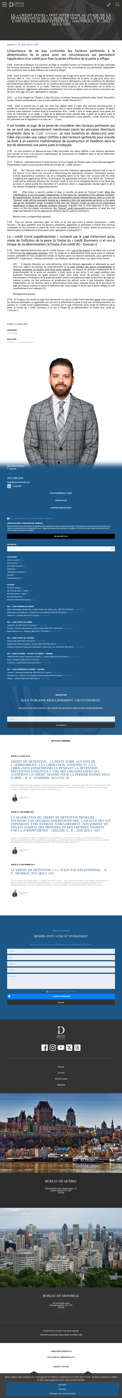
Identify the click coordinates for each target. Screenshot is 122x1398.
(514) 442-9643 (61, 1312)
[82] (112, 116)
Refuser (62, 1389)
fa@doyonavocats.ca (18, 482)
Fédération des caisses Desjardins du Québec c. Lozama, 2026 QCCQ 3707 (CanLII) (38, 657)
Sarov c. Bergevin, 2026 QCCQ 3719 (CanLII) (23, 660)
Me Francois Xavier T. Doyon (17, 591)
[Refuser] (118, 1385)
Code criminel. (46, 133)
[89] (17, 258)
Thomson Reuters (13, 578)
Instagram (52, 1047)
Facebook (44, 1047)
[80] (112, 97)
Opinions (10, 575)
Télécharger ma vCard (61, 493)
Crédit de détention (26, 342)
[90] (44, 288)
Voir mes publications (60, 508)
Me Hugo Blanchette (14, 597)
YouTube (61, 1047)
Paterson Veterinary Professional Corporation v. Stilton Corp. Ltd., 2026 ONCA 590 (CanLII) (40, 647)
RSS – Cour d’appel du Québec (19, 622)
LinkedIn (17, 486)
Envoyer (61, 1002)
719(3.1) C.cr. (12, 342)
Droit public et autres (15, 566)
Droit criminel (12, 333)
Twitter (69, 1047)
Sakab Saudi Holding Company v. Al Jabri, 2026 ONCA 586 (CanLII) (31, 644)
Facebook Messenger (61, 996)
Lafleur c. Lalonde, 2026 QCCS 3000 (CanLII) (23, 679)
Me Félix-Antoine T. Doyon (16, 594)
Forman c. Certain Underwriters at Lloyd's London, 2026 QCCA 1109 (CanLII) (35, 628)
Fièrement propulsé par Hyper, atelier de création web (61, 1335)
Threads (77, 1047)
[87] (79, 230)
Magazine (61, 1085)
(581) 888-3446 (15, 478)
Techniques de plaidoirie (16, 572)
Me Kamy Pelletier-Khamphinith (19, 600)
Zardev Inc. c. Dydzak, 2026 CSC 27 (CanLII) (23, 615)
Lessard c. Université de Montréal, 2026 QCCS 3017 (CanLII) (29, 673)
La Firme (61, 1073)
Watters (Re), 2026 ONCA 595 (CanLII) (21, 641)
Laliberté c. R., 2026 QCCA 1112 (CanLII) (22, 625)
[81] (80, 100)
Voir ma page (61, 500)
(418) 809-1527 (61, 1197)
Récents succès (61, 1079)
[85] (87, 211)
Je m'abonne (61, 725)
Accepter (62, 1384)
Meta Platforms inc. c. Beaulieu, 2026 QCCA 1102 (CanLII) (28, 631)
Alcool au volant (13, 560)
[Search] (112, 548)
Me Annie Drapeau (14, 588)
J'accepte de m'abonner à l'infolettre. (62, 992)
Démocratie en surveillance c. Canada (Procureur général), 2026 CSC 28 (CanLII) (36, 612)
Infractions (11, 569)
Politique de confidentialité (61, 1357)
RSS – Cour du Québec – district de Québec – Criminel (30, 654)
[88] (51, 253)
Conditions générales (61, 1351)
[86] (78, 227)
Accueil (61, 1067)
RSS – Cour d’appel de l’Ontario (20, 638)
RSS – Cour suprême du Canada (20, 606)
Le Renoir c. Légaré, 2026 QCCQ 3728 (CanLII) (24, 663)
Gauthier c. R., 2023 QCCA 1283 (22, 44)
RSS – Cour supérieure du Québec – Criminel (26, 669)
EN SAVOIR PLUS (61, 536)
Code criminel (32, 78)
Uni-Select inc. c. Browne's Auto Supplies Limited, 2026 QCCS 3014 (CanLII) (35, 676)
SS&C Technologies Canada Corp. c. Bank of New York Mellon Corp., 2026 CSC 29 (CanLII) (40, 609)
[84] (35, 156)
